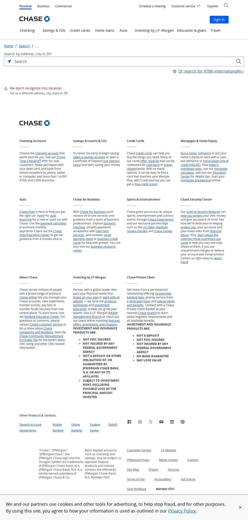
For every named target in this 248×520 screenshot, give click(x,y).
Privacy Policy (182, 511)
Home (8, 46)
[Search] (238, 61)
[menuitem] (152, 6)
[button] (240, 507)
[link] (129, 422)
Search (24, 46)
